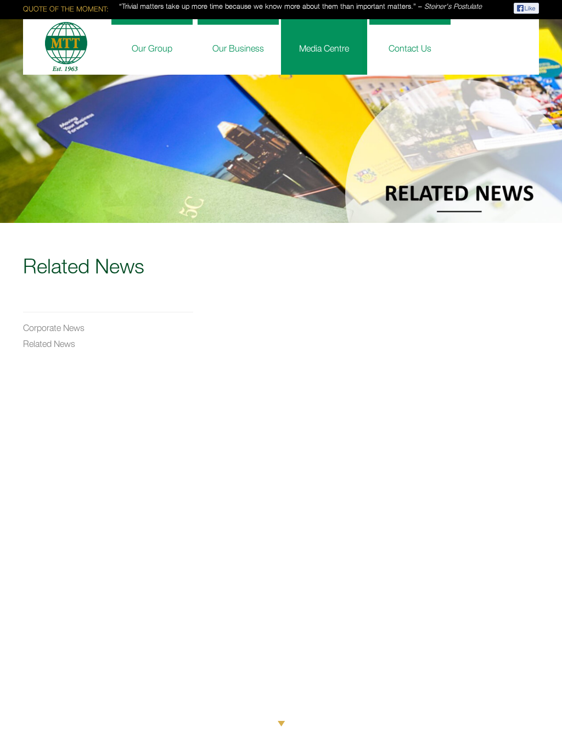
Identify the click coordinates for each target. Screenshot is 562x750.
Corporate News (54, 328)
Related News (49, 344)
